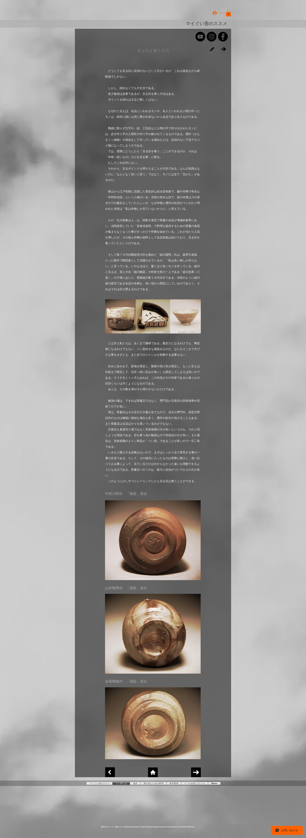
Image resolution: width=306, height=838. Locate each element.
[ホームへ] (153, 772)
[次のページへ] (224, 49)
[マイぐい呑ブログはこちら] (212, 49)
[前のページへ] (110, 772)
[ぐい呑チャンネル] (200, 36)
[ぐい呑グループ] (223, 36)
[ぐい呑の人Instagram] (211, 36)
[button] (228, 13)
